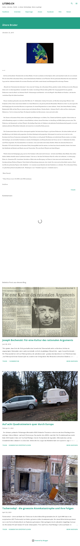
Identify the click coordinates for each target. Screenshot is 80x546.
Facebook (50, 12)
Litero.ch (8, 3)
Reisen (69, 12)
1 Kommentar (14, 361)
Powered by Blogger (41, 540)
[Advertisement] (40, 261)
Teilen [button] (73, 190)
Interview (17, 12)
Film (60, 12)
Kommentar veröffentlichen (20, 445)
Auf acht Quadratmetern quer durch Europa (28, 424)
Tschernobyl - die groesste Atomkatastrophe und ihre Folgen (38, 508)
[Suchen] (72, 3)
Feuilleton (5, 12)
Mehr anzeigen (72, 361)
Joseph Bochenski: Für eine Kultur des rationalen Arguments (37, 340)
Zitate (40, 12)
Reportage (29, 12)
